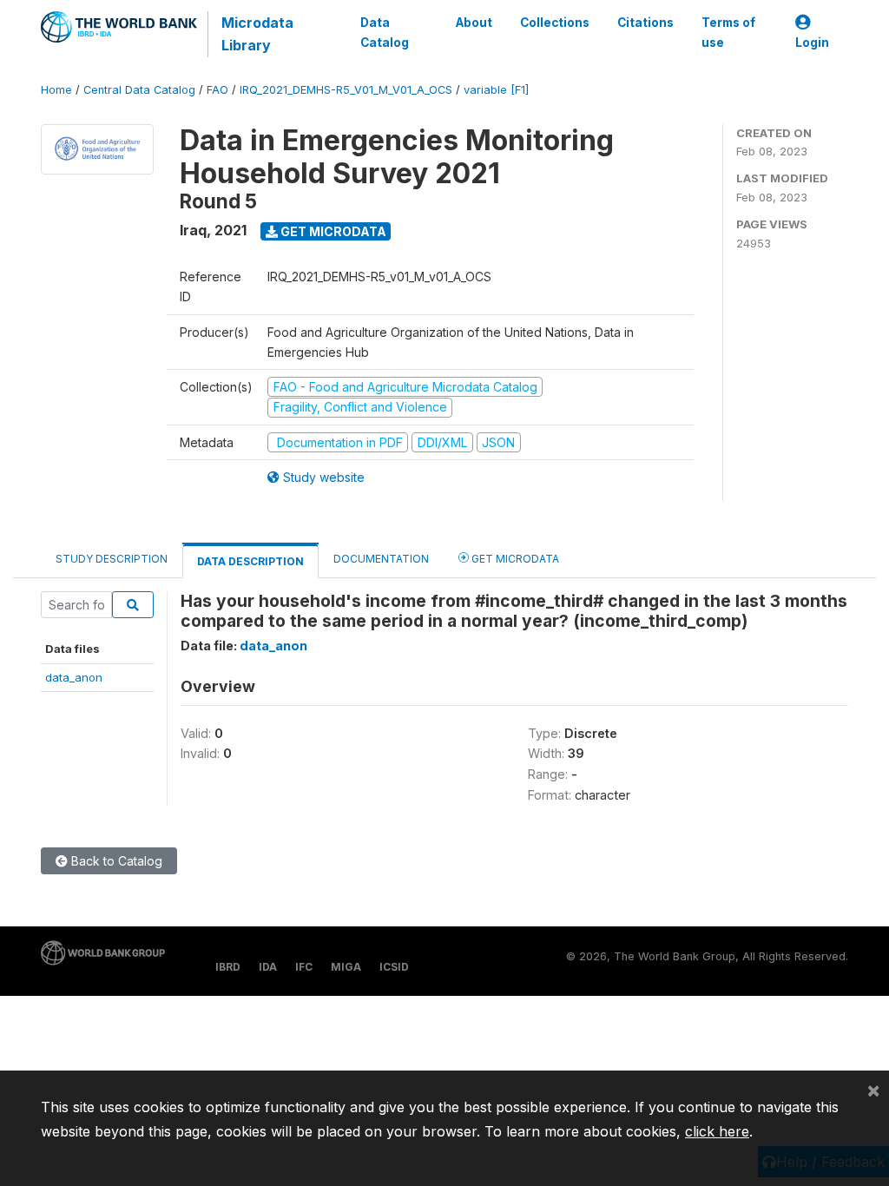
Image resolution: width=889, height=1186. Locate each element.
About (474, 23)
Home (56, 89)
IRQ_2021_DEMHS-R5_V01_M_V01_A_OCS (346, 89)
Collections (554, 23)
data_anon (73, 677)
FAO (217, 89)
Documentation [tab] (381, 558)
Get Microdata (332, 231)
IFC (304, 966)
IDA (268, 966)
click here (717, 1131)
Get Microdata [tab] (514, 558)
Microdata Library (257, 34)
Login (812, 42)
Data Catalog (384, 32)
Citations (645, 23)
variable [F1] (496, 89)
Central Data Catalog (139, 89)
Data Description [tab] (250, 561)
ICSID (394, 966)
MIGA (346, 966)
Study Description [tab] (112, 558)
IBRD (227, 966)
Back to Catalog (115, 860)
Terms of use (728, 32)
